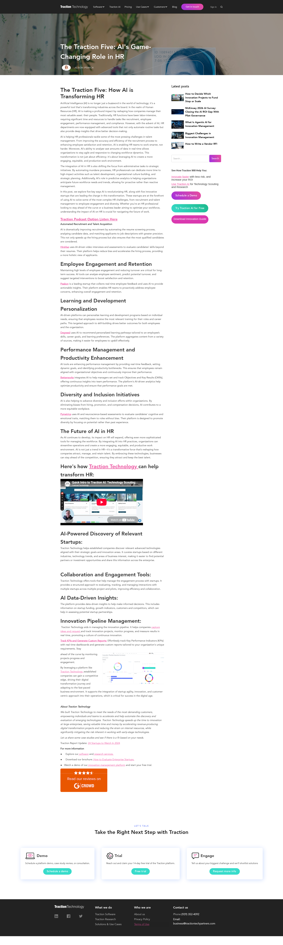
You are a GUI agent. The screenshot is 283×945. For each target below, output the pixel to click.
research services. (103, 754)
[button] (99, 6)
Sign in (213, 7)
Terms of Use (141, 924)
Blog (174, 7)
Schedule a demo (57, 871)
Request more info (224, 871)
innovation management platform (106, 765)
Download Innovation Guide (190, 219)
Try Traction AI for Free (189, 208)
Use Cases (141, 7)
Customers (159, 7)
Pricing (128, 7)
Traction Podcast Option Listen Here (88, 219)
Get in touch (192, 6)
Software (97, 7)
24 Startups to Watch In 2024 (104, 743)
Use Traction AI (180, 184)
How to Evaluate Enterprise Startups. (113, 759)
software (83, 754)
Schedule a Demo (186, 195)
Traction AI (114, 7)
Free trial (140, 871)
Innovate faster (180, 176)
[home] (75, 6)
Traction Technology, (72, 671)
